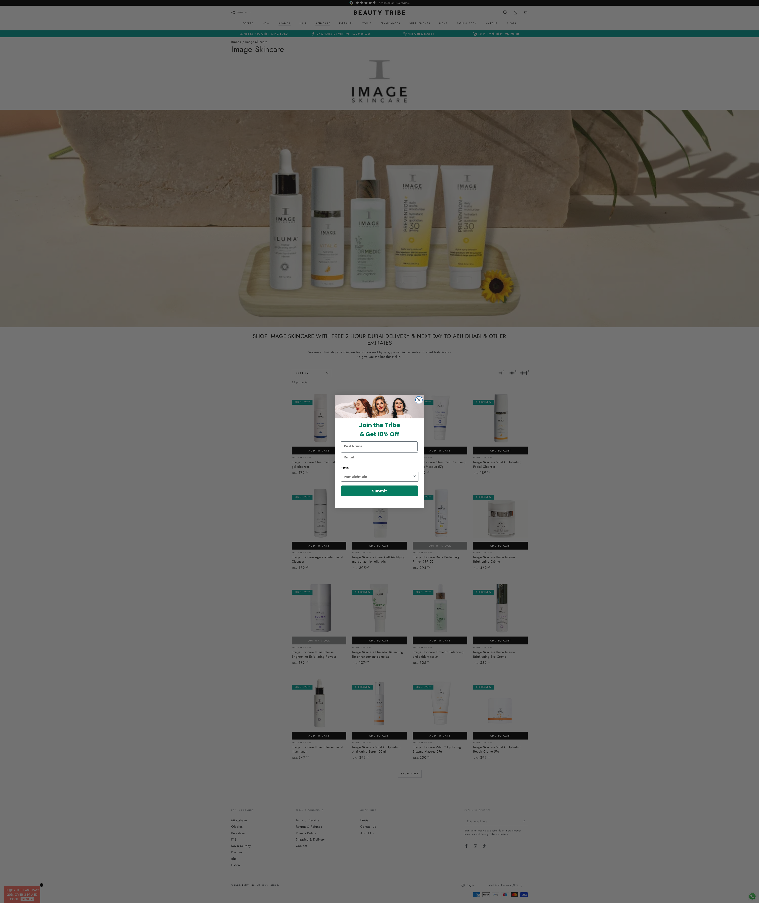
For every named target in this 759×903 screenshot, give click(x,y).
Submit (379, 491)
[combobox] (378, 476)
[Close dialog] (418, 399)
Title (345, 468)
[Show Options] (415, 476)
